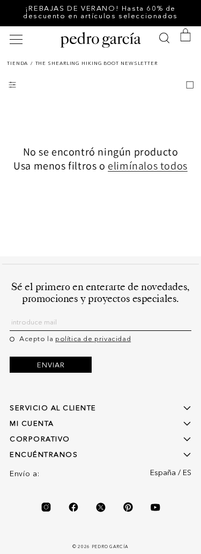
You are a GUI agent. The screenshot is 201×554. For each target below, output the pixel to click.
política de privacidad (93, 339)
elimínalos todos (148, 166)
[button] (18, 39)
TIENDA (17, 63)
